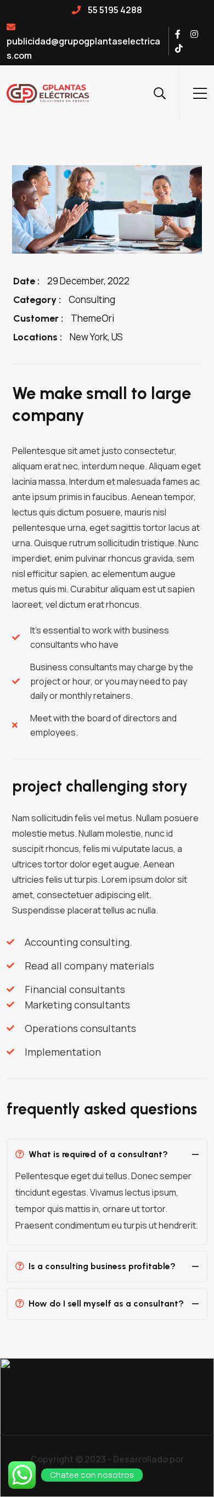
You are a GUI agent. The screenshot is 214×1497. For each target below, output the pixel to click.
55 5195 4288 (114, 10)
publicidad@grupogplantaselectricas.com (83, 48)
